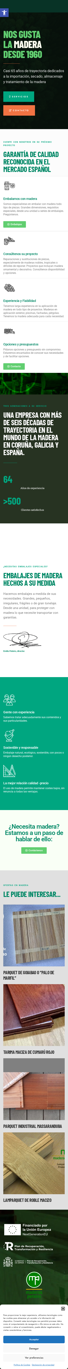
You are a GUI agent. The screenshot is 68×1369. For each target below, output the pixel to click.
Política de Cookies (22, 1364)
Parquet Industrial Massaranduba (32, 1126)
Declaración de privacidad (43, 1364)
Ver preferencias (34, 1358)
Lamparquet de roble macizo (27, 1200)
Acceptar (34, 1339)
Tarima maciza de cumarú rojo (28, 1052)
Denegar (34, 1348)
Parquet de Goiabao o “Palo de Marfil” (28, 975)
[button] (4, 12)
